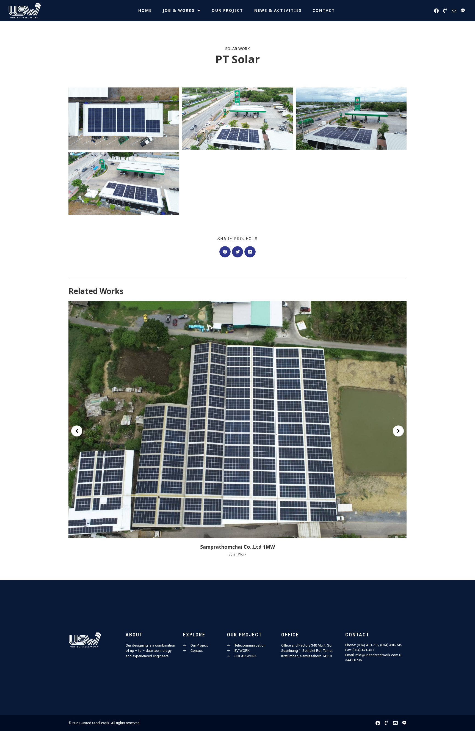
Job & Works (179, 10)
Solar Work (237, 49)
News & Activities (278, 10)
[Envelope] (454, 10)
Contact (324, 10)
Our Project (227, 10)
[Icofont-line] (462, 10)
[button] (225, 251)
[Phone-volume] (445, 10)
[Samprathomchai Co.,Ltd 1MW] (237, 419)
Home (145, 10)
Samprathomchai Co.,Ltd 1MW (237, 547)
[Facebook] (436, 10)
